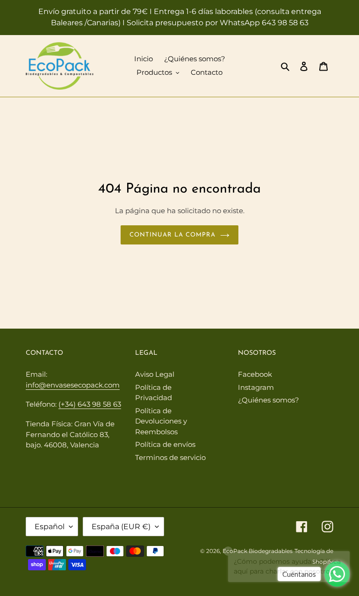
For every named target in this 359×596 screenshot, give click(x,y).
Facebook (255, 374)
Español (50, 526)
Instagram (256, 387)
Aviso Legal (154, 374)
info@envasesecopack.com (73, 385)
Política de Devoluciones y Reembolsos (161, 421)
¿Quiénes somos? (268, 399)
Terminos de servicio (170, 457)
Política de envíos (165, 444)
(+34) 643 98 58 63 (89, 404)
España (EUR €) (121, 526)
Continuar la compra (172, 235)
